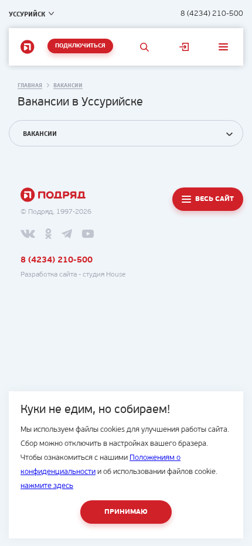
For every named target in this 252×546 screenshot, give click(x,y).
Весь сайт (214, 199)
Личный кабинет (183, 47)
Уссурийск (27, 14)
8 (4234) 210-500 (212, 14)
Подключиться (80, 46)
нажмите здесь (47, 486)
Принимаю (126, 512)
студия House (104, 274)
